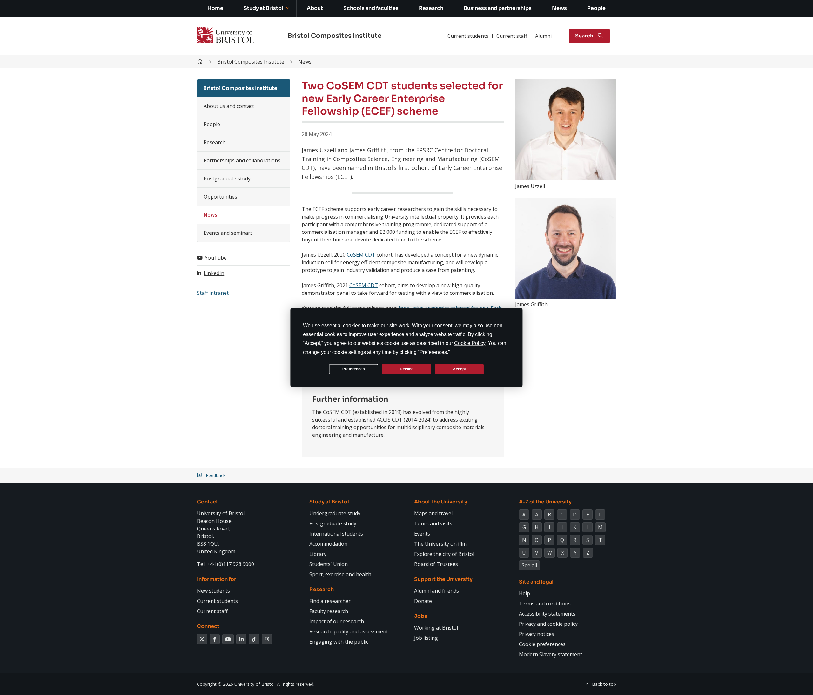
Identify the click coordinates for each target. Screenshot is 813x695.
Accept (459, 369)
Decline (406, 369)
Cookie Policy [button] (469, 343)
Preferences (353, 369)
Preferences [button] (433, 352)
